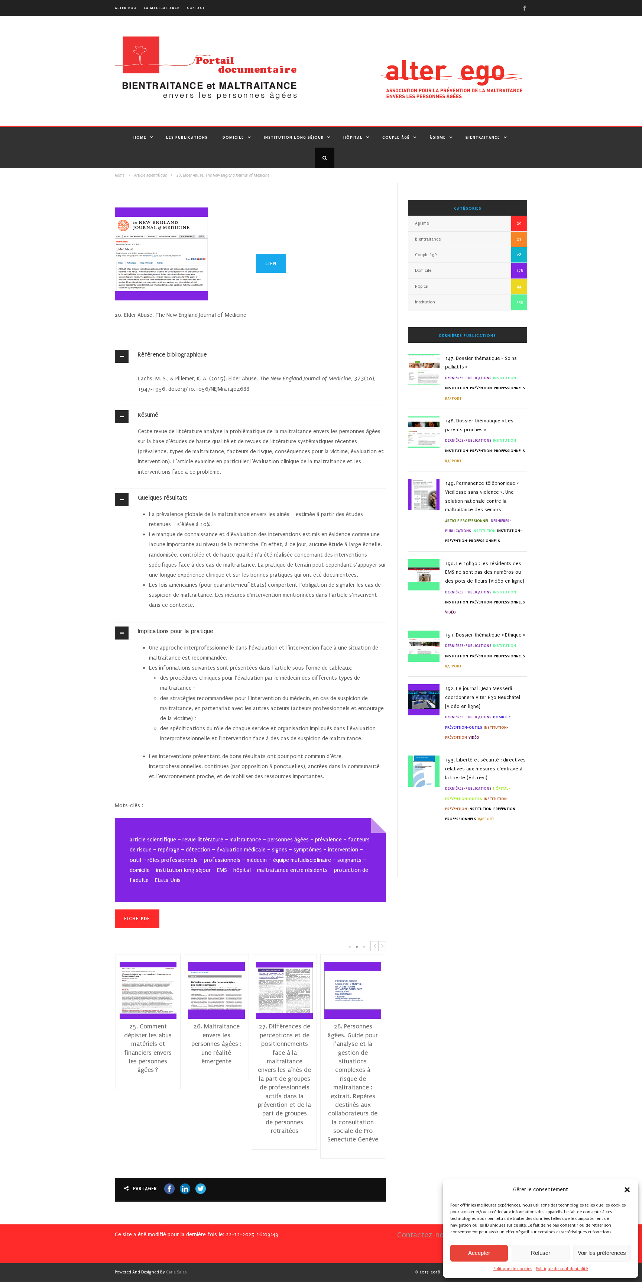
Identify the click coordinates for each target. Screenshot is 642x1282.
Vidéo (450, 612)
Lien (271, 263)
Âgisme (437, 137)
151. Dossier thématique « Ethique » (485, 635)
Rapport (453, 398)
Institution (425, 302)
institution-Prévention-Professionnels (485, 388)
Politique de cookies (512, 1268)
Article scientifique (150, 175)
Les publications (187, 137)
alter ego (125, 8)
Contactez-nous (424, 1234)
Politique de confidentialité (562, 1268)
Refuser (540, 1253)
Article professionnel (467, 520)
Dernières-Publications (468, 378)
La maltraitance (161, 8)
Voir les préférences (602, 1253)
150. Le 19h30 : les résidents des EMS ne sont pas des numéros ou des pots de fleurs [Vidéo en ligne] (484, 572)
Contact (196, 8)
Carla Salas (176, 1272)
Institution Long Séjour (294, 137)
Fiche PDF (137, 918)
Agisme (422, 223)
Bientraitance (483, 137)
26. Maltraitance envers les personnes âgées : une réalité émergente (199, 1044)
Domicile (233, 137)
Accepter (479, 1253)
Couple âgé (396, 137)
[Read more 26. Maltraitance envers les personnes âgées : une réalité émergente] (199, 990)
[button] (627, 1190)
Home (139, 137)
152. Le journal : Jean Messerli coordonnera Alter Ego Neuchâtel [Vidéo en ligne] (482, 697)
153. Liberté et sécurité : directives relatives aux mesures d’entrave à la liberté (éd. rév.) (485, 768)
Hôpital (353, 137)
